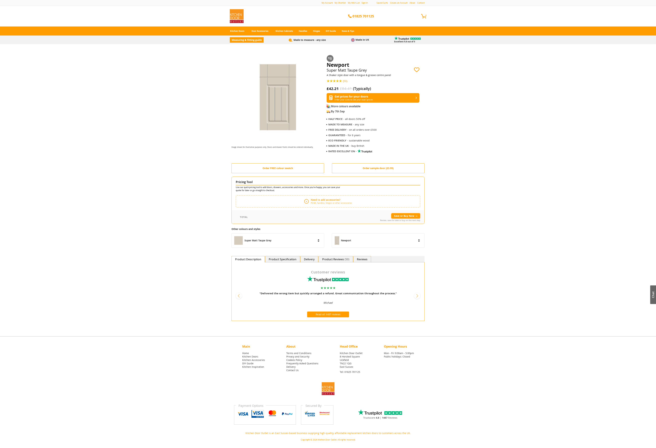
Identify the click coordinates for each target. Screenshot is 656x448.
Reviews (340, 259)
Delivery (309, 259)
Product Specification (282, 259)
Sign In (364, 2)
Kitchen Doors (250, 356)
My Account (327, 2)
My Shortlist (340, 2)
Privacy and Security (297, 356)
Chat (653, 294)
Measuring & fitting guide (247, 40)
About (412, 2)
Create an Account (399, 2)
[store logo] (237, 16)
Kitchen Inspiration (253, 366)
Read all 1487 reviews (328, 314)
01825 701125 (352, 372)
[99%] (335, 80)
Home (245, 353)
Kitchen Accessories (253, 360)
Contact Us (292, 370)
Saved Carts (382, 2)
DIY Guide (248, 363)
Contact (421, 2)
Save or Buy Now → (406, 215)
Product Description (248, 259)
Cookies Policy (294, 360)
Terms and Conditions (298, 353)
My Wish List (354, 2)
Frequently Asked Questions (302, 363)
